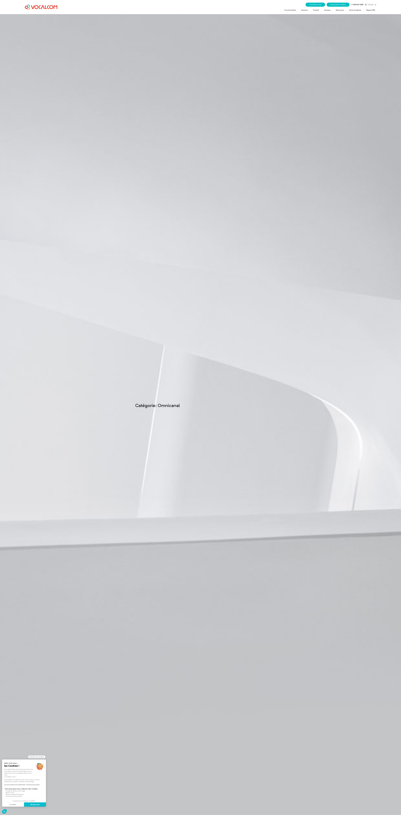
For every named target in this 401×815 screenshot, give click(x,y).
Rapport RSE (370, 10)
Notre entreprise (355, 10)
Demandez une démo (338, 5)
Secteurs (327, 10)
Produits (316, 10)
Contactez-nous (315, 5)
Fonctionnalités (290, 10)
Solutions (304, 10)
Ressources (340, 10)
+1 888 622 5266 (357, 5)
